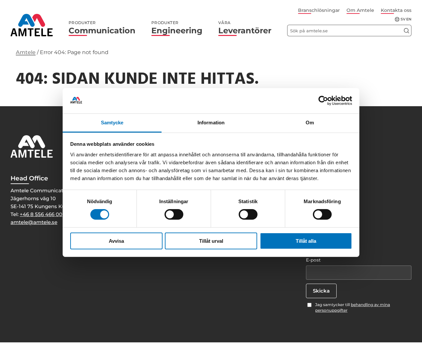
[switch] (174, 214)
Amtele (26, 52)
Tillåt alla (306, 241)
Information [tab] (211, 122)
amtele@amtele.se (34, 222)
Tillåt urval (211, 241)
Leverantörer (244, 27)
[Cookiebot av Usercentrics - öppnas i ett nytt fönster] (323, 101)
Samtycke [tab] (112, 122)
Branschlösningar (319, 10)
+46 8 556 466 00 (41, 214)
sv (403, 19)
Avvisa (116, 241)
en (408, 19)
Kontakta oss (396, 10)
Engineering (176, 27)
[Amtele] (32, 25)
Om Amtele (360, 10)
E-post (313, 260)
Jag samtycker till (352, 307)
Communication (102, 27)
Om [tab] (310, 122)
